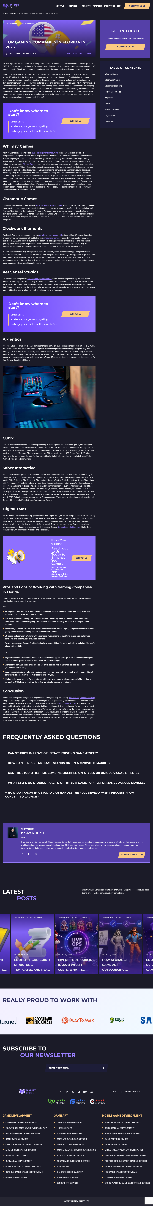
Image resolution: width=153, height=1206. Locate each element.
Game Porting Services (116, 1139)
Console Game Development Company (24, 1172)
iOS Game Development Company (121, 1172)
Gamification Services (16, 1139)
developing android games (69, 527)
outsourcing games (51, 238)
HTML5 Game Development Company (122, 1133)
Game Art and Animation (69, 1122)
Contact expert (130, 854)
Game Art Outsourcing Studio (72, 1139)
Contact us (135, 6)
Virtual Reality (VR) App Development (124, 1150)
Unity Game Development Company (22, 1133)
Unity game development (79, 54)
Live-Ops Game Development (119, 1177)
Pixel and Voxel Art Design (70, 1155)
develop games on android (50, 235)
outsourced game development (49, 205)
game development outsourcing (82, 698)
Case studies (109, 6)
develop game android (66, 703)
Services (73, 6)
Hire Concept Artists (67, 1177)
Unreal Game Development (18, 1161)
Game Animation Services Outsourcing (76, 1150)
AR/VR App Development (116, 1144)
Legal (115, 1091)
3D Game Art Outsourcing (69, 1133)
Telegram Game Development (119, 1128)
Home (5, 13)
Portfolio (97, 6)
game (34, 153)
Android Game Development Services (123, 1166)
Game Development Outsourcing (21, 1122)
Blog (119, 6)
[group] (32, 944)
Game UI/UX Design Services (70, 1144)
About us (60, 6)
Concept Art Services (68, 1183)
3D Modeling (63, 1166)
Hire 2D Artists (64, 1128)
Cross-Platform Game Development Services (127, 1183)
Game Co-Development (16, 1177)
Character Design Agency (70, 1172)
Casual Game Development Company (23, 1144)
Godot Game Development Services (23, 1166)
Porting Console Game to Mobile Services (126, 1161)
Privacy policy (132, 1091)
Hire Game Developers (16, 1155)
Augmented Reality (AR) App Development (126, 1155)
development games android (39, 279)
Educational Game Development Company (26, 1128)
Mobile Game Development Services (123, 1122)
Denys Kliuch (29, 54)
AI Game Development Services (20, 1150)
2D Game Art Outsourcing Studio (73, 1161)
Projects (86, 6)
